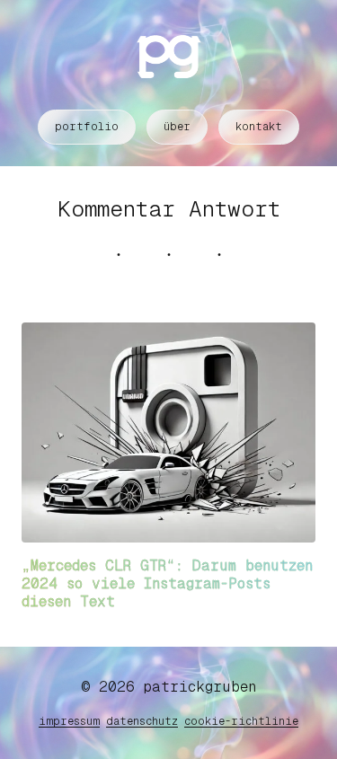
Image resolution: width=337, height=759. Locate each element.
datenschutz (142, 721)
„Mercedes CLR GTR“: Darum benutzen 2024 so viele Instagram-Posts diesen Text (167, 583)
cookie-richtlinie (241, 721)
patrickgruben (200, 686)
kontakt (258, 126)
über (177, 126)
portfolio (87, 126)
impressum (69, 721)
